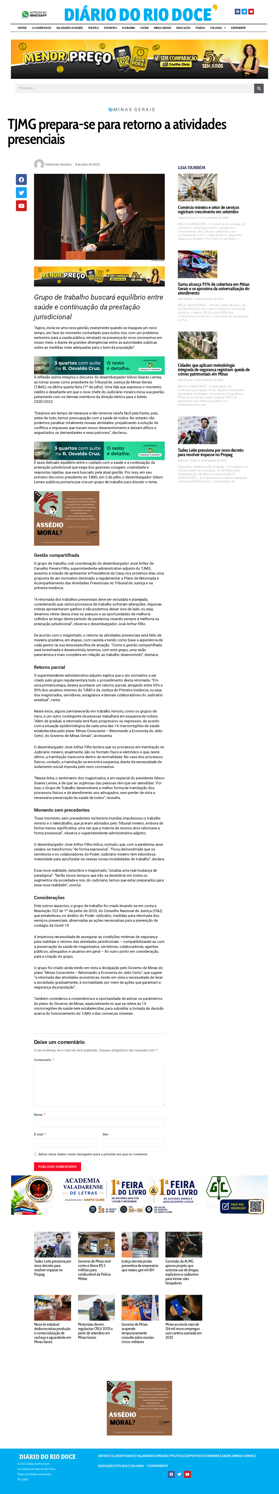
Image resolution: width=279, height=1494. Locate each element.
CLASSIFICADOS (41, 27)
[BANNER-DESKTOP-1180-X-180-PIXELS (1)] (139, 59)
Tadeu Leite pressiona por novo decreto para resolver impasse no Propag (210, 452)
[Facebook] (237, 11)
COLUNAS (216, 27)
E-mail (40, 1134)
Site (105, 1134)
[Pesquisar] (259, 88)
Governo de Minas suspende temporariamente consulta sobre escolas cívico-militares (138, 1333)
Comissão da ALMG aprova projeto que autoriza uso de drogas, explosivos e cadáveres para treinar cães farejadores (182, 1272)
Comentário (44, 1060)
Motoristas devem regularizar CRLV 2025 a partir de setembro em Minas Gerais (95, 1331)
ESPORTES (110, 27)
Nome (40, 1114)
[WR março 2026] (99, 365)
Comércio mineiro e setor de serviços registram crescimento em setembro (208, 209)
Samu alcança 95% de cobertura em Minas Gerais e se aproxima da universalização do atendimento (214, 288)
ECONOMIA (128, 27)
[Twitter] (244, 11)
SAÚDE (144, 27)
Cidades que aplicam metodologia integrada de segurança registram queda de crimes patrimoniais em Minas (214, 369)
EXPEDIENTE (238, 27)
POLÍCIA (200, 27)
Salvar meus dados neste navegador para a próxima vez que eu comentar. (93, 1154)
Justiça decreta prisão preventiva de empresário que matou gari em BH (140, 1265)
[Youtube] (251, 11)
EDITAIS (22, 27)
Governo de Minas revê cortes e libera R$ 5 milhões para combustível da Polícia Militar (94, 1270)
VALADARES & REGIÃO (69, 27)
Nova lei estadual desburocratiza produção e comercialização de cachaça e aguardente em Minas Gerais (52, 1333)
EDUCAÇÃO (183, 27)
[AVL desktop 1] (139, 1194)
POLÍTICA (93, 27)
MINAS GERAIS (162, 27)
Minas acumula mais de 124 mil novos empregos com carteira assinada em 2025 (183, 1331)
